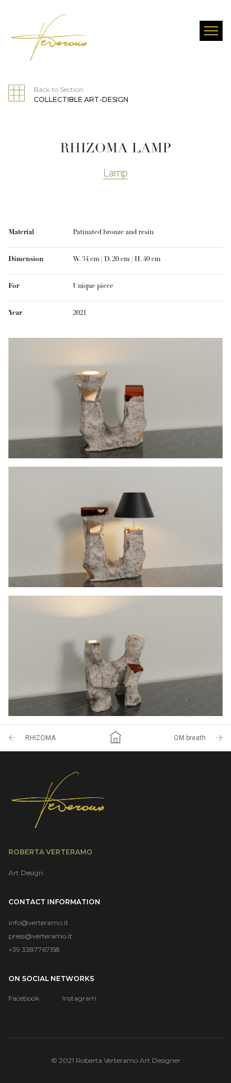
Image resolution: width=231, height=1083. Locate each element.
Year (15, 313)
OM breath (190, 738)
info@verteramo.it (38, 922)
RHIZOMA (40, 738)
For (13, 286)
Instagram (79, 998)
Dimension (26, 259)
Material (21, 232)
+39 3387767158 (34, 949)
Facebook (23, 998)
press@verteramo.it (40, 936)
